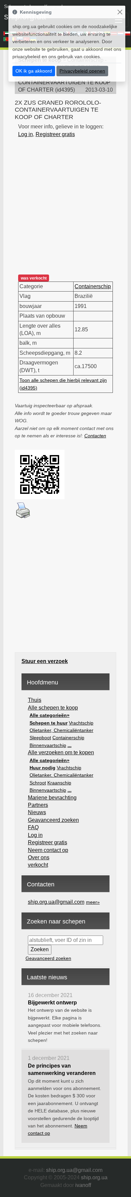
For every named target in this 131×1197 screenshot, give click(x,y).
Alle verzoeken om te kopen (61, 752)
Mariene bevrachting (52, 797)
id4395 (65, 90)
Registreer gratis (55, 134)
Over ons (38, 857)
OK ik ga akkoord (33, 71)
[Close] (119, 12)
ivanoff (83, 1185)
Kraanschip (59, 782)
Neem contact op (48, 850)
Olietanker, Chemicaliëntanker (61, 730)
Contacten (95, 435)
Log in (25, 134)
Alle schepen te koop (53, 708)
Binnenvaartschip (48, 745)
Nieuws (37, 812)
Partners (38, 805)
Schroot (38, 782)
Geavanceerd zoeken (53, 820)
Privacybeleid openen (82, 71)
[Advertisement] (65, 203)
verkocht (38, 865)
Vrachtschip (81, 723)
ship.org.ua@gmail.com (56, 902)
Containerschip (93, 286)
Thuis (34, 700)
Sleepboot (40, 737)
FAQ (33, 827)
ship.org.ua (94, 1177)
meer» (93, 902)
